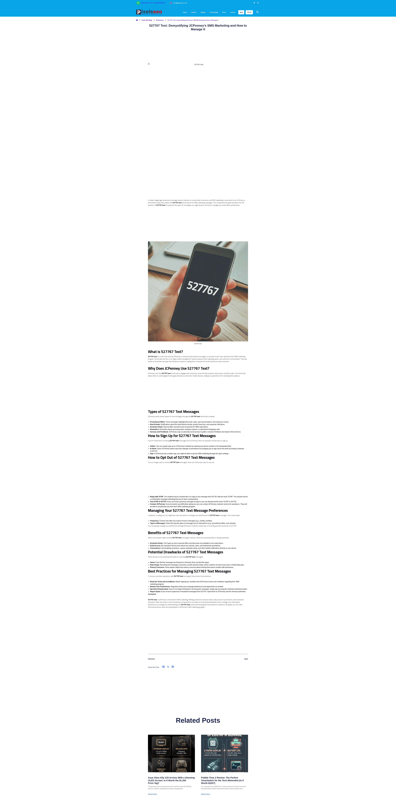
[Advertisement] (198, 184)
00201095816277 (160, 2)
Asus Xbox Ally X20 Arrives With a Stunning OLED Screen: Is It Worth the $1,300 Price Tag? (171, 780)
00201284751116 (147, 2)
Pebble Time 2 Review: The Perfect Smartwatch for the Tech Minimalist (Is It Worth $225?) (222, 780)
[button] (254, 2)
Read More (152, 794)
